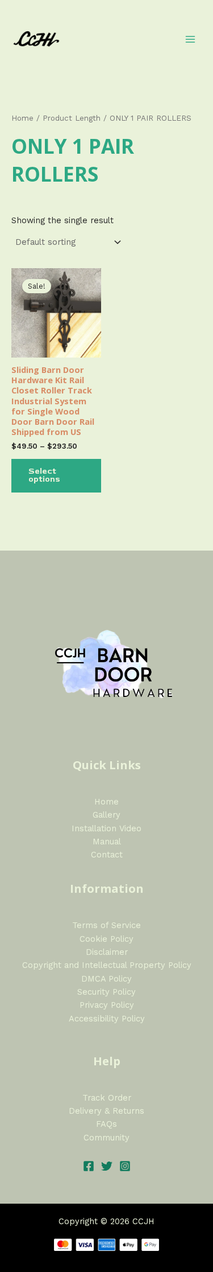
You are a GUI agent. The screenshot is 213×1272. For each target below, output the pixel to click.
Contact (107, 855)
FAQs (106, 1124)
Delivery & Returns (106, 1111)
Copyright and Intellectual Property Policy (106, 965)
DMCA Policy (106, 979)
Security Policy (106, 992)
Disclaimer (107, 952)
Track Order (106, 1098)
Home (22, 118)
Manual (107, 841)
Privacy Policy (107, 1005)
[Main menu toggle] (190, 38)
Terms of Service (106, 925)
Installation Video (106, 828)
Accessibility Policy (107, 1019)
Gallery (106, 815)
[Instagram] (125, 1166)
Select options (44, 475)
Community (106, 1138)
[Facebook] (88, 1166)
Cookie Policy (106, 939)
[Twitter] (106, 1166)
